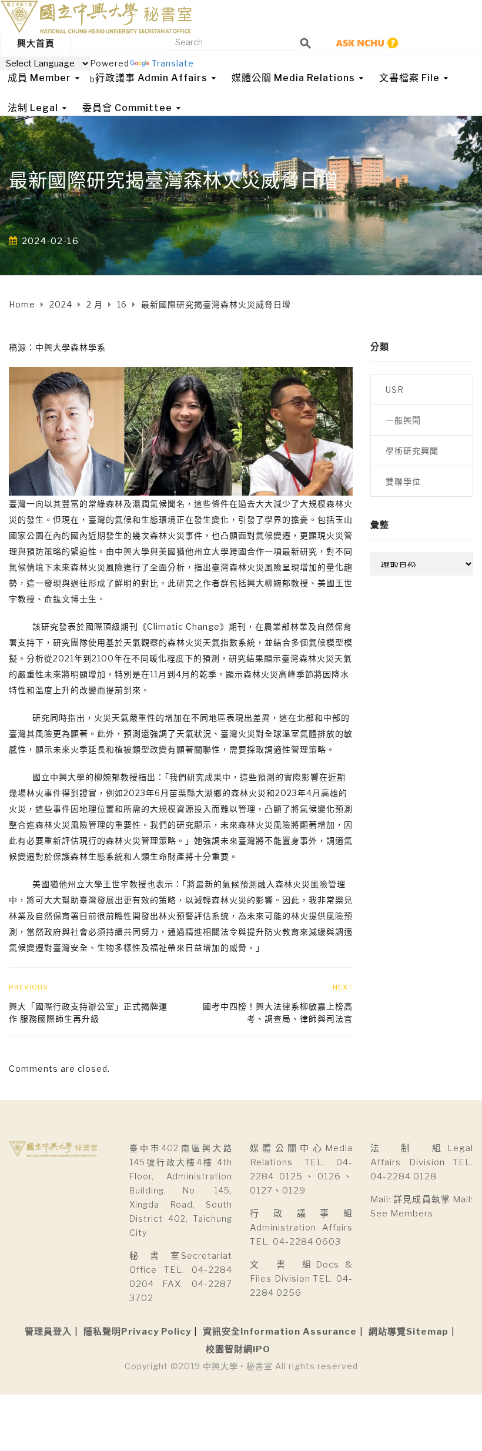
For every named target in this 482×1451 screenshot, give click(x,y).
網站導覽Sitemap (408, 1331)
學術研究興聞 (412, 451)
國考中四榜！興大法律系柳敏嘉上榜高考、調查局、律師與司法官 (278, 1012)
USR (395, 389)
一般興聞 (403, 420)
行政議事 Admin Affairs (151, 77)
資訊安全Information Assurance (280, 1331)
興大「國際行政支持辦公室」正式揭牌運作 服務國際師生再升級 (88, 1012)
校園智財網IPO (238, 1349)
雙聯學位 (403, 481)
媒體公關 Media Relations (293, 77)
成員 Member (39, 77)
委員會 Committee (127, 107)
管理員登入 (48, 1331)
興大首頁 (36, 43)
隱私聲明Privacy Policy (137, 1331)
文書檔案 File (409, 77)
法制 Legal (33, 107)
